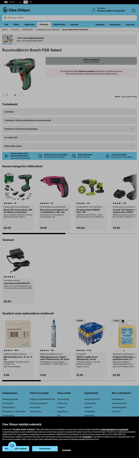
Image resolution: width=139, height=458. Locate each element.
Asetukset (87, 437)
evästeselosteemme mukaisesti (114, 430)
